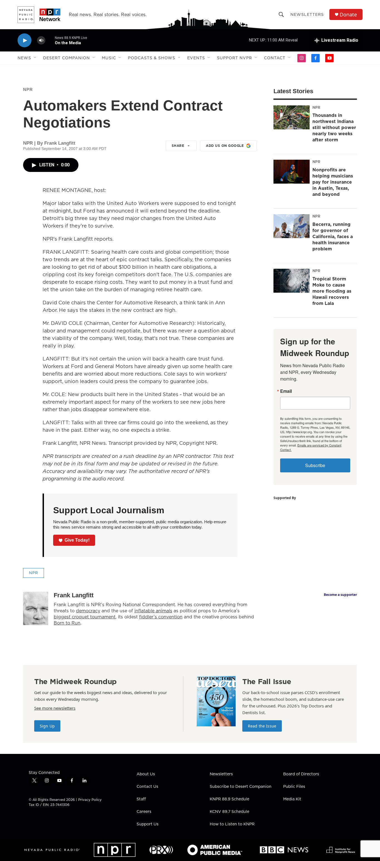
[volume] (41, 40)
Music (109, 58)
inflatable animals (153, 611)
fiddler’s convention (160, 617)
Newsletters (307, 14)
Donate (348, 15)
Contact (274, 58)
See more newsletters (54, 708)
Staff (141, 799)
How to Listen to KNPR (232, 824)
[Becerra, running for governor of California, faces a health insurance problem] (291, 226)
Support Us (148, 824)
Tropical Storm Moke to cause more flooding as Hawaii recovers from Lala (331, 291)
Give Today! (77, 540)
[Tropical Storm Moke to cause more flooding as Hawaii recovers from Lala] (291, 281)
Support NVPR (234, 58)
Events (196, 58)
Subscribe (315, 465)
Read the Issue (262, 726)
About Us (146, 774)
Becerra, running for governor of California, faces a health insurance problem (332, 236)
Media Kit (292, 799)
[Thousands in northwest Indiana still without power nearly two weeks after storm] (291, 117)
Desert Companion (66, 58)
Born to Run (67, 623)
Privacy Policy (90, 799)
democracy (88, 611)
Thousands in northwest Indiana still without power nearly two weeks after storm (334, 127)
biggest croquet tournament (84, 617)
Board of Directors (301, 774)
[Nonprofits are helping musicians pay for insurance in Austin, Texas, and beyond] (291, 172)
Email (286, 391)
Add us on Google (225, 145)
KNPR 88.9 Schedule (229, 799)
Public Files (294, 786)
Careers (144, 812)
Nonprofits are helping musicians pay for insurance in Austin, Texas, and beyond (332, 182)
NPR (28, 89)
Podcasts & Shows (151, 58)
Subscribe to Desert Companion (241, 786)
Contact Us (147, 786)
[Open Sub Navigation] (35, 58)
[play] (24, 40)
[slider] (50, 40)
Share (178, 145)
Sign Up (47, 726)
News (24, 58)
